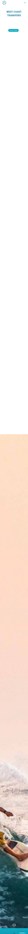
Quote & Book (13, 30)
